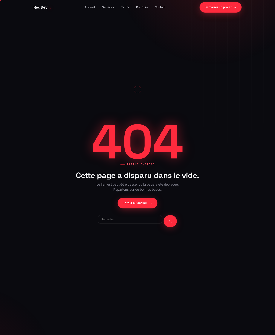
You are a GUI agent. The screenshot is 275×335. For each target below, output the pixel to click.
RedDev (42, 7)
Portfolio (142, 7)
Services (108, 7)
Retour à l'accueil (135, 203)
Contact (160, 7)
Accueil (90, 7)
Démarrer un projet (218, 7)
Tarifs (125, 7)
